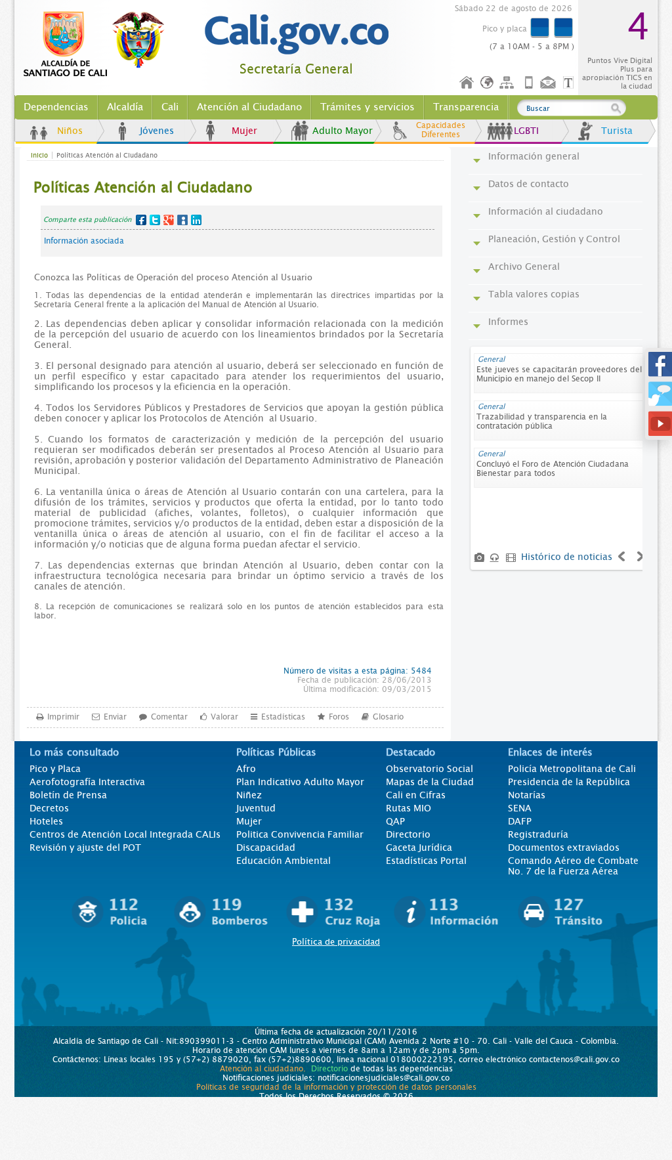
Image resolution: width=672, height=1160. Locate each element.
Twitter (155, 220)
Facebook (141, 220)
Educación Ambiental (283, 860)
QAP (395, 821)
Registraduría (538, 834)
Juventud (256, 808)
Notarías (526, 795)
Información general (533, 156)
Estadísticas (283, 716)
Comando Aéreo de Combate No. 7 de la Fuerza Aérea (573, 865)
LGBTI (526, 130)
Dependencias (56, 107)
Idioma (488, 83)
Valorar (224, 716)
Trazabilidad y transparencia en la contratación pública (541, 421)
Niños (70, 130)
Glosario (388, 716)
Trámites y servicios (367, 107)
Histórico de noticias (566, 556)
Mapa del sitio (508, 83)
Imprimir (63, 716)
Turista (617, 130)
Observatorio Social (429, 768)
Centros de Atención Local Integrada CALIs (125, 834)
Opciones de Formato (570, 83)
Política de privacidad (336, 942)
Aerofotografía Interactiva (87, 782)
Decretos (49, 808)
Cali (169, 107)
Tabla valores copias (533, 294)
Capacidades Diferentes (440, 130)
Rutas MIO (408, 808)
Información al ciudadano (545, 211)
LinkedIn (196, 220)
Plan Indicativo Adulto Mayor (300, 782)
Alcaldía (125, 107)
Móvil (529, 83)
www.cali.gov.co (99, 44)
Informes (508, 321)
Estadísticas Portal (426, 860)
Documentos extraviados (564, 847)
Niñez (249, 795)
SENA (520, 808)
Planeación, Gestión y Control (554, 239)
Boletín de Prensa (68, 795)
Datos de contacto (528, 184)
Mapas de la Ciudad (430, 782)
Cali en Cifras (416, 795)
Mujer (244, 130)
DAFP (520, 821)
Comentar (169, 716)
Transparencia (466, 107)
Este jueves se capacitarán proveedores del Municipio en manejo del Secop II (559, 374)
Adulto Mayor (342, 130)
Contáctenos (549, 83)
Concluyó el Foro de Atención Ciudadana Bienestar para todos (552, 469)
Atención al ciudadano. (263, 1068)
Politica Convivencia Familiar (300, 834)
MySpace (182, 220)
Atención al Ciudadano (249, 107)
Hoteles (46, 821)
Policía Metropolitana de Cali (572, 768)
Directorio (408, 834)
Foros (339, 716)
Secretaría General (296, 69)
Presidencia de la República (569, 782)
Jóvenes (157, 130)
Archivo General (524, 266)
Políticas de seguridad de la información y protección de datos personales (336, 1087)
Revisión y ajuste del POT (85, 847)
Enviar (115, 716)
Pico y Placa (55, 768)
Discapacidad (265, 847)
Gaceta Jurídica (419, 847)
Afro (246, 768)
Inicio (467, 83)
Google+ (168, 220)
